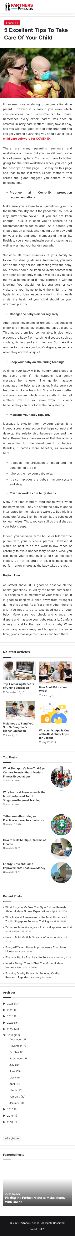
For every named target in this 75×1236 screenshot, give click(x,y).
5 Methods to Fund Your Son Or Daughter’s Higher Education (19, 727)
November (15, 1045)
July (11, 1064)
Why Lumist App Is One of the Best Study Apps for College (54, 734)
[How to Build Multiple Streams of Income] (61, 848)
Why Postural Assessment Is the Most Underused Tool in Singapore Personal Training (24, 796)
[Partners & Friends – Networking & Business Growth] (18, 7)
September (16, 1058)
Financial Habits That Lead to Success (29, 957)
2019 (10, 1115)
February (14, 1096)
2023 (10, 1022)
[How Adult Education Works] (55, 672)
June (12, 1071)
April (12, 1083)
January (14, 1102)
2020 (10, 1109)
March (13, 1090)
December (15, 1039)
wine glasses (12, 1138)
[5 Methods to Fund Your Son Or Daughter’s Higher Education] (19, 710)
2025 (10, 1009)
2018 (10, 1122)
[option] (37, 1185)
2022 (10, 1029)
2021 (10, 1035)
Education (12, 22)
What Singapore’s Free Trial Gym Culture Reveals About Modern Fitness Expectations (24, 772)
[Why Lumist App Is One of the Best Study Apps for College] (55, 714)
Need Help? (37, 1229)
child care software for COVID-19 (26, 138)
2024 (10, 1016)
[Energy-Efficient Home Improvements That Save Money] (61, 872)
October (14, 1052)
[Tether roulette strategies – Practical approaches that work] (61, 824)
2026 (10, 1003)
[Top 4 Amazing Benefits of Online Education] (19, 671)
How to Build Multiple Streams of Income (30, 937)
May (11, 1077)
